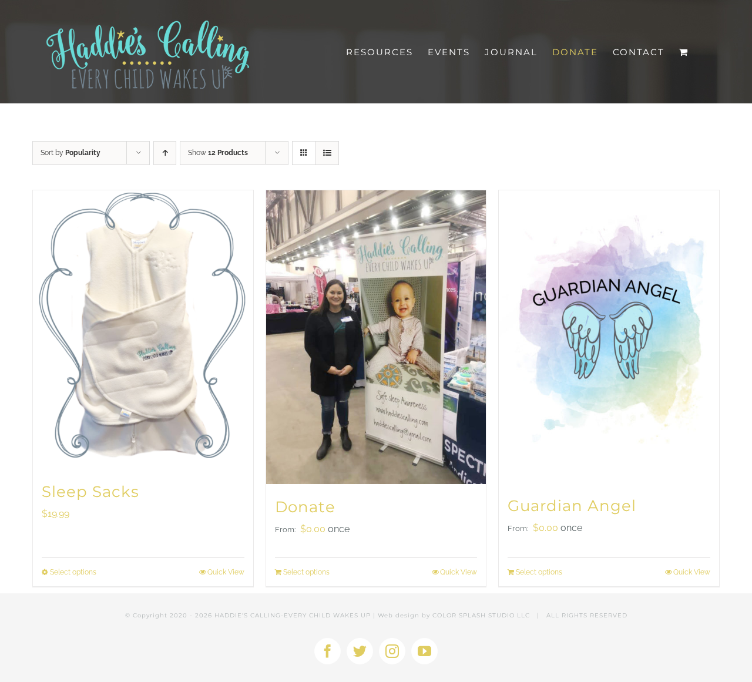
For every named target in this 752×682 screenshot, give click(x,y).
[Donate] (376, 337)
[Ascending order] (164, 153)
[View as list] (326, 153)
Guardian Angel (572, 505)
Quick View (225, 572)
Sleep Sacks (90, 491)
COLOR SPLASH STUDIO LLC (481, 615)
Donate (305, 507)
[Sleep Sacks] (143, 329)
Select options (73, 572)
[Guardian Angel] (609, 336)
